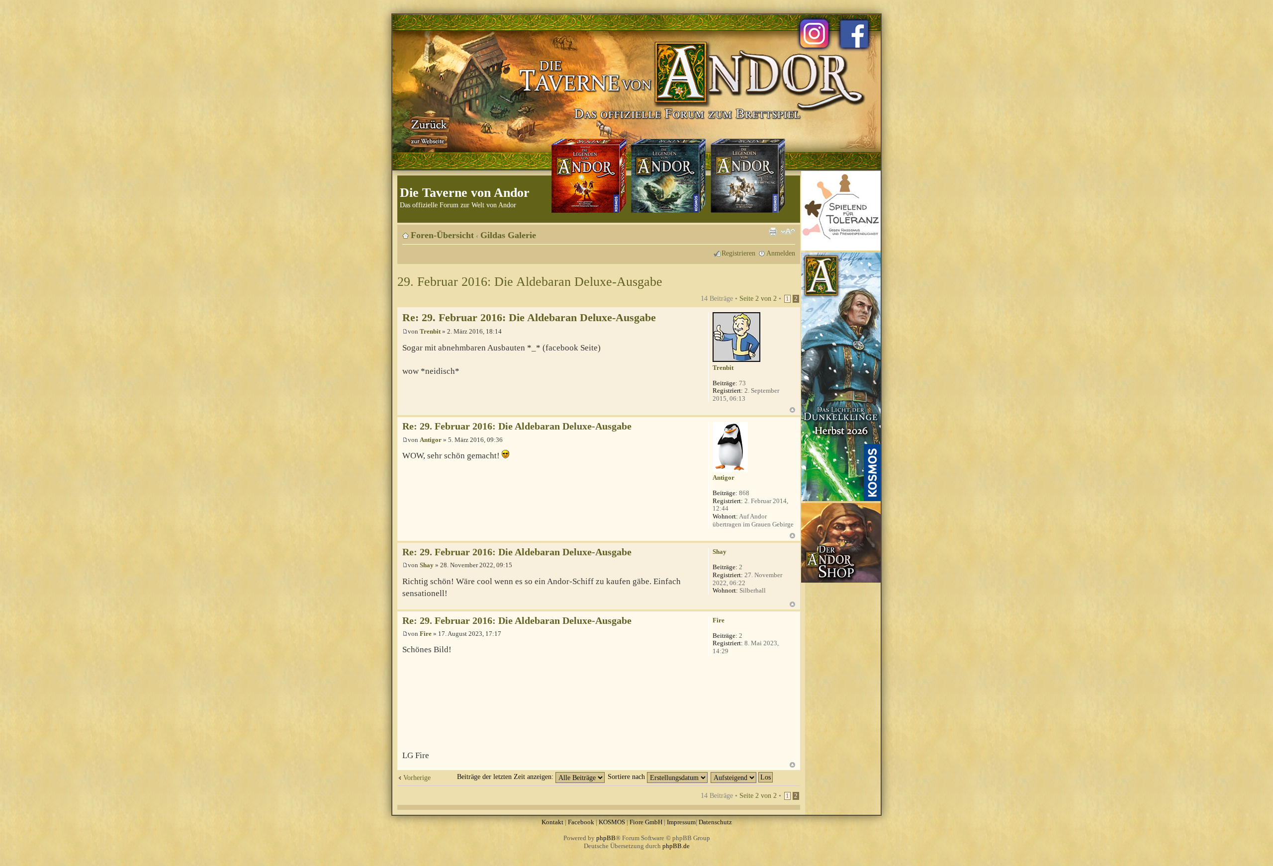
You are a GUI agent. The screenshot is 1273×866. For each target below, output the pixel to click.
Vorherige (417, 777)
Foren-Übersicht (442, 235)
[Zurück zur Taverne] (427, 130)
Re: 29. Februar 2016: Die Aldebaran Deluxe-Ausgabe (529, 317)
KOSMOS (612, 822)
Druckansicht (772, 231)
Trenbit (430, 331)
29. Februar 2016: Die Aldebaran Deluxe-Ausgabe (529, 281)
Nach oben (792, 410)
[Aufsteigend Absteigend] (742, 776)
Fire (426, 633)
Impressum (681, 822)
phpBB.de (676, 846)
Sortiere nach (627, 776)
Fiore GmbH (646, 822)
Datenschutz (715, 822)
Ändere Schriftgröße (788, 231)
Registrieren (738, 253)
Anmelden (780, 253)
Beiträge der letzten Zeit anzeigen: (506, 776)
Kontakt (552, 822)
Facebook (581, 822)
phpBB (606, 838)
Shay (427, 565)
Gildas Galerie (508, 235)
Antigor (431, 439)
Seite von (758, 298)
